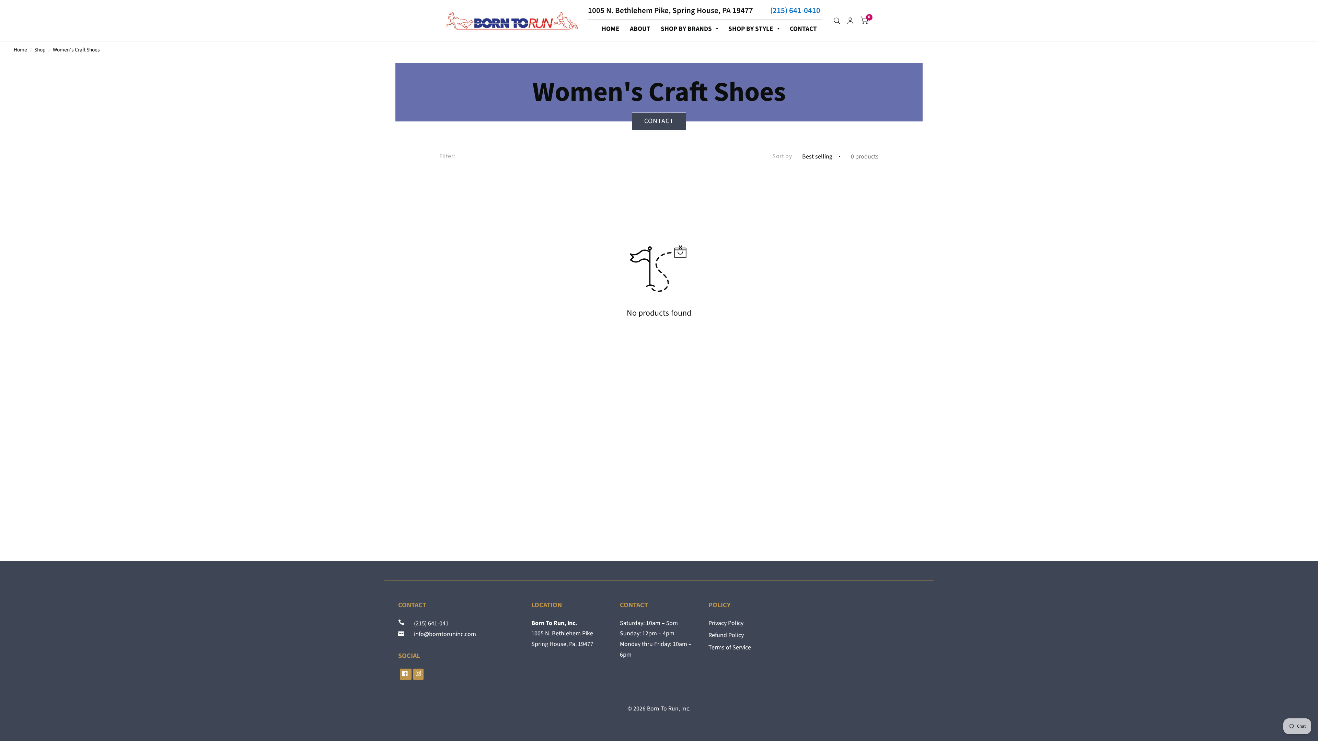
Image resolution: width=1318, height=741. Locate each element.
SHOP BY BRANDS (686, 29)
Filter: (447, 156)
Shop (40, 50)
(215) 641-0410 (795, 10)
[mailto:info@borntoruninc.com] (402, 634)
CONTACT (803, 29)
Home (20, 50)
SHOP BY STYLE (750, 29)
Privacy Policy (725, 623)
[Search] (837, 21)
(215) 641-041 (427, 623)
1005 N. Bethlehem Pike (562, 633)
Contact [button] (659, 121)
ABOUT (640, 29)
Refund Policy (726, 635)
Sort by (782, 156)
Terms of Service (729, 647)
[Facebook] (406, 674)
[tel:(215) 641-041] (402, 623)
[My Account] (850, 21)
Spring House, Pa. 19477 (562, 644)
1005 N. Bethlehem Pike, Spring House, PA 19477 (670, 10)
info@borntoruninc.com (441, 634)
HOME (611, 29)
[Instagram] (418, 674)
